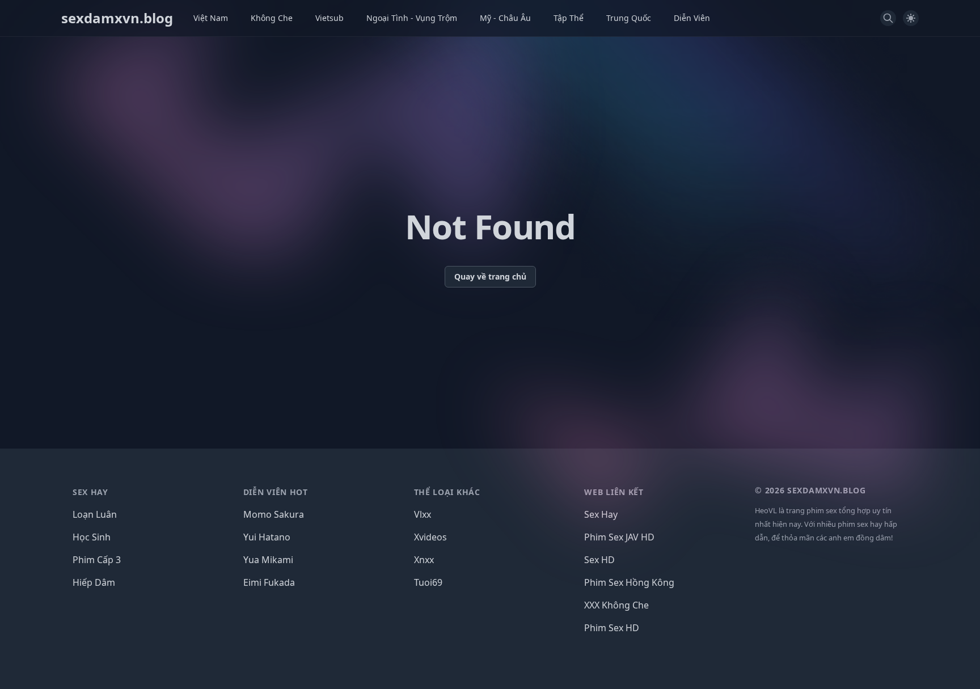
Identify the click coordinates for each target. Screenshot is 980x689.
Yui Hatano (266, 537)
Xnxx (424, 559)
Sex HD (599, 559)
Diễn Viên (692, 17)
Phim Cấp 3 (97, 559)
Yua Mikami (268, 559)
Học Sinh (92, 537)
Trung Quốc (628, 17)
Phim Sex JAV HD (619, 537)
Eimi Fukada (269, 582)
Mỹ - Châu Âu (505, 17)
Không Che (272, 17)
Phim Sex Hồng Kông (629, 582)
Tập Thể (569, 17)
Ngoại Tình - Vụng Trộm (411, 17)
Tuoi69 (428, 582)
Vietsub (329, 17)
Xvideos (430, 537)
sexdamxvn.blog (117, 18)
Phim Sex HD (611, 628)
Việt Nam (210, 17)
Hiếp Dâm (94, 582)
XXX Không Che (616, 605)
